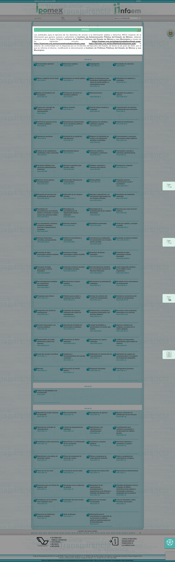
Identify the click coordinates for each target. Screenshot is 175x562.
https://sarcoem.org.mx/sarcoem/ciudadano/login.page (59, 43)
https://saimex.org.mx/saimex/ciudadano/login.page (116, 41)
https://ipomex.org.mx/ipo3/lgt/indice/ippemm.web (112, 43)
